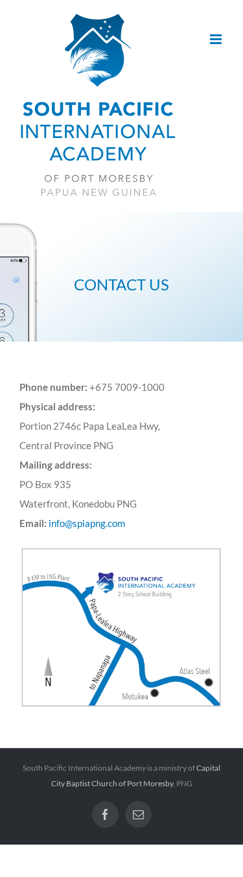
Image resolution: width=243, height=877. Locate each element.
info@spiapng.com (87, 523)
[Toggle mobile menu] (217, 39)
